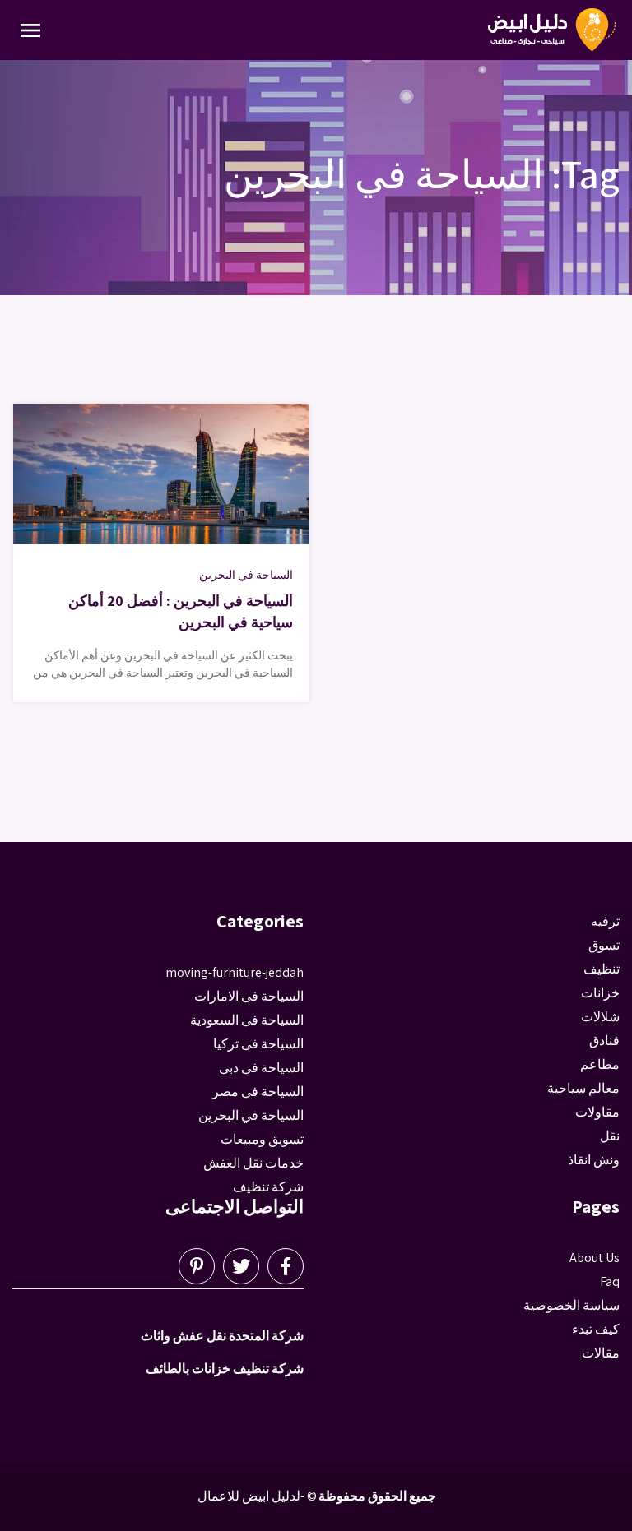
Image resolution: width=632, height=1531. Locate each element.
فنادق (604, 1040)
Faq (610, 1281)
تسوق (604, 945)
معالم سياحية (583, 1088)
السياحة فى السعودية (247, 1020)
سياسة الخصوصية (571, 1305)
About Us (594, 1257)
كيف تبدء (596, 1329)
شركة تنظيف (268, 1187)
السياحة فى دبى (261, 1067)
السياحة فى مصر (258, 1091)
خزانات (600, 992)
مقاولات (597, 1112)
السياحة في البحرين (246, 574)
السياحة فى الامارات (249, 996)
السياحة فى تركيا (258, 1043)
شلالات (600, 1016)
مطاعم (600, 1064)
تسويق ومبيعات (262, 1139)
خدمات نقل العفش (253, 1163)
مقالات (601, 1353)
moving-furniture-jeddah (234, 972)
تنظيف (601, 969)
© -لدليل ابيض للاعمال (257, 1496)
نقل (610, 1136)
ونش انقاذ (594, 1159)
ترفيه (605, 921)
